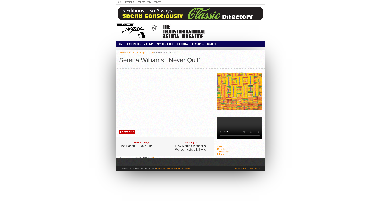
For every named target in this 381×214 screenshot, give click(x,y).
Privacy (157, 2)
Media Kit (129, 2)
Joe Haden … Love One (137, 146)
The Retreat (183, 44)
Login (152, 157)
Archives (148, 44)
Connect (211, 44)
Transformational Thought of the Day (139, 52)
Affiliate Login (144, 2)
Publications (134, 44)
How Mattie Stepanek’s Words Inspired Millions (190, 147)
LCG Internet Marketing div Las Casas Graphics (173, 168)
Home (121, 44)
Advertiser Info (165, 44)
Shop (120, 2)
